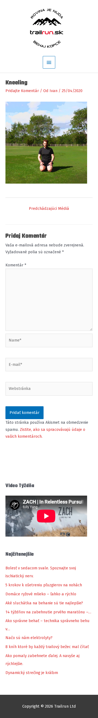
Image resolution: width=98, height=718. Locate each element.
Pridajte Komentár (22, 90)
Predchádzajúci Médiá (49, 208)
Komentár (15, 265)
